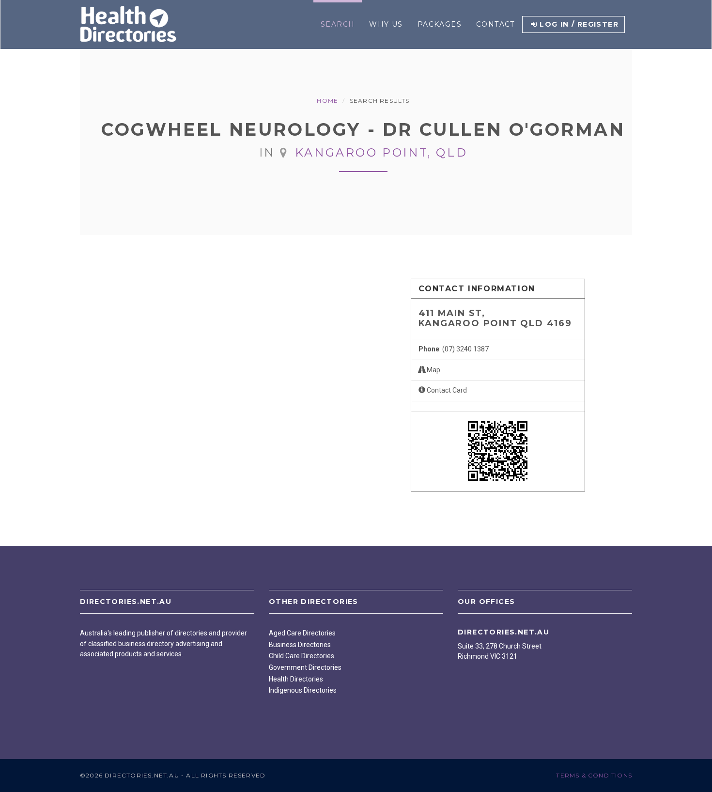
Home (327, 100)
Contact (495, 24)
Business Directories (300, 645)
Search (338, 24)
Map (432, 370)
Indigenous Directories (303, 690)
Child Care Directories (301, 656)
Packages (440, 24)
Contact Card (446, 390)
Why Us (385, 24)
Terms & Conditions (594, 775)
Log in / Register (579, 24)
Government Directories (305, 667)
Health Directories (296, 679)
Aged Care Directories (302, 633)
